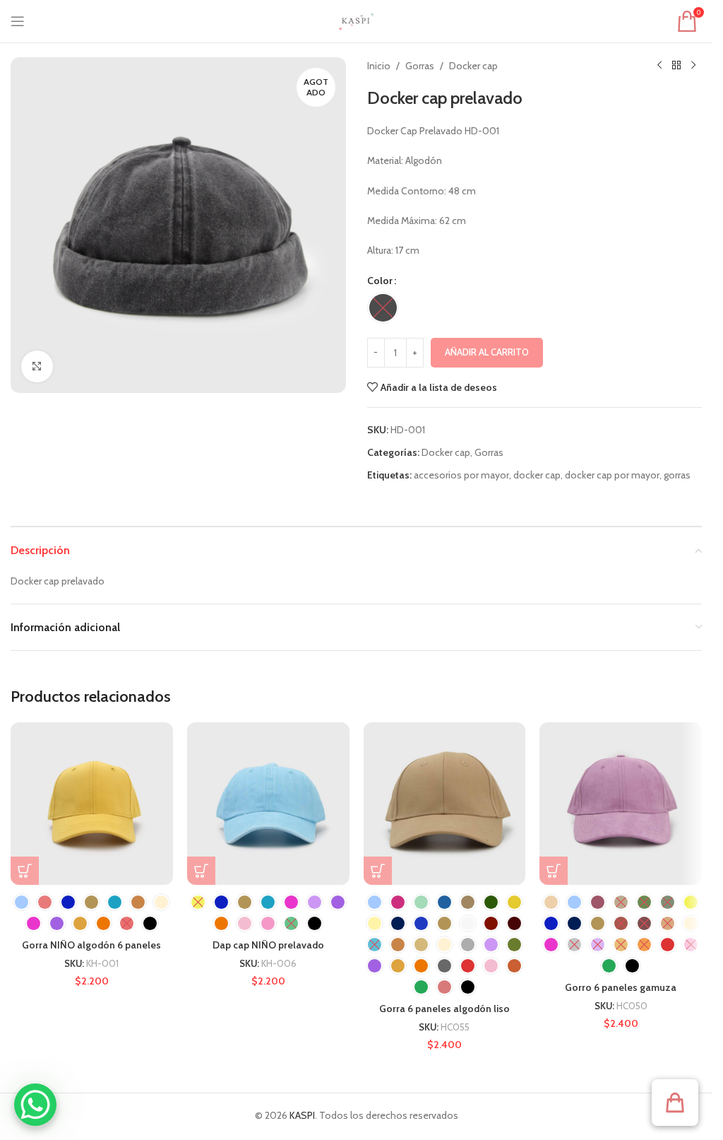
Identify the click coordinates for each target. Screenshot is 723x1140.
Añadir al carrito (487, 352)
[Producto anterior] (659, 65)
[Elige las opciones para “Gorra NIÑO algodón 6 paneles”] (25, 871)
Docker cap (473, 65)
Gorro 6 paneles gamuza (620, 987)
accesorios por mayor (461, 475)
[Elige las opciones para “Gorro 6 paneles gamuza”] (553, 871)
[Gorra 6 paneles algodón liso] (445, 803)
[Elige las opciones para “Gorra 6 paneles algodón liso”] (378, 871)
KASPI (302, 1115)
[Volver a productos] (676, 65)
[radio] (383, 308)
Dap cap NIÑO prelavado (268, 945)
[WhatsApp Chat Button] (35, 1104)
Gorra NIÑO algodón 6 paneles (91, 945)
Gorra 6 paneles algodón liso (444, 1008)
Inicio (378, 65)
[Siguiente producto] (693, 65)
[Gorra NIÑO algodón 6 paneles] (92, 803)
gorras (677, 475)
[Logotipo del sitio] (356, 19)
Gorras (419, 65)
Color (380, 280)
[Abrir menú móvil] (18, 21)
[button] (675, 1102)
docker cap (537, 475)
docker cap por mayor (612, 475)
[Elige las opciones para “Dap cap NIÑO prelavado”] (201, 871)
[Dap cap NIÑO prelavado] (268, 803)
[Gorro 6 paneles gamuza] (620, 803)
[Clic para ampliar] (37, 366)
